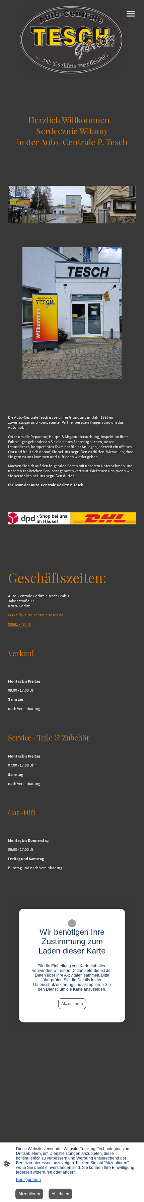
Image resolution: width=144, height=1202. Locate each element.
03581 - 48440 (19, 624)
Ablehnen (60, 1194)
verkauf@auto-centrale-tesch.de (35, 614)
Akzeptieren (72, 1003)
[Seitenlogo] (72, 40)
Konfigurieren (28, 1179)
